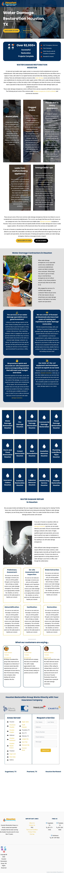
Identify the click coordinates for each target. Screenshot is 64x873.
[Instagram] (2, 849)
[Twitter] (5, 847)
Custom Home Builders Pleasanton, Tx (55, 872)
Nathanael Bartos (48, 652)
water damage (39, 78)
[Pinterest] (4, 852)
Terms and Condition (32, 829)
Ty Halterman (27, 652)
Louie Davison (8, 652)
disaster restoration (46, 373)
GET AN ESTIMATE (41, 240)
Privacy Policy (32, 832)
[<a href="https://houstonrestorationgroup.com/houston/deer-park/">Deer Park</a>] (23, 742)
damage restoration (45, 221)
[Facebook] (2, 847)
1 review (6, 655)
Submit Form (45, 750)
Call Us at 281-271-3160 (11, 30)
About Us (32, 823)
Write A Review (27, 30)
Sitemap (32, 834)
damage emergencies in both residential (45, 91)
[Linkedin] (5, 849)
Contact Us (32, 825)
